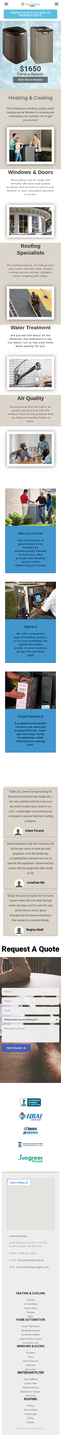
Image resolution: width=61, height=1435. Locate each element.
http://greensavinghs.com (32, 1267)
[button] (30, 14)
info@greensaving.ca (31, 1260)
